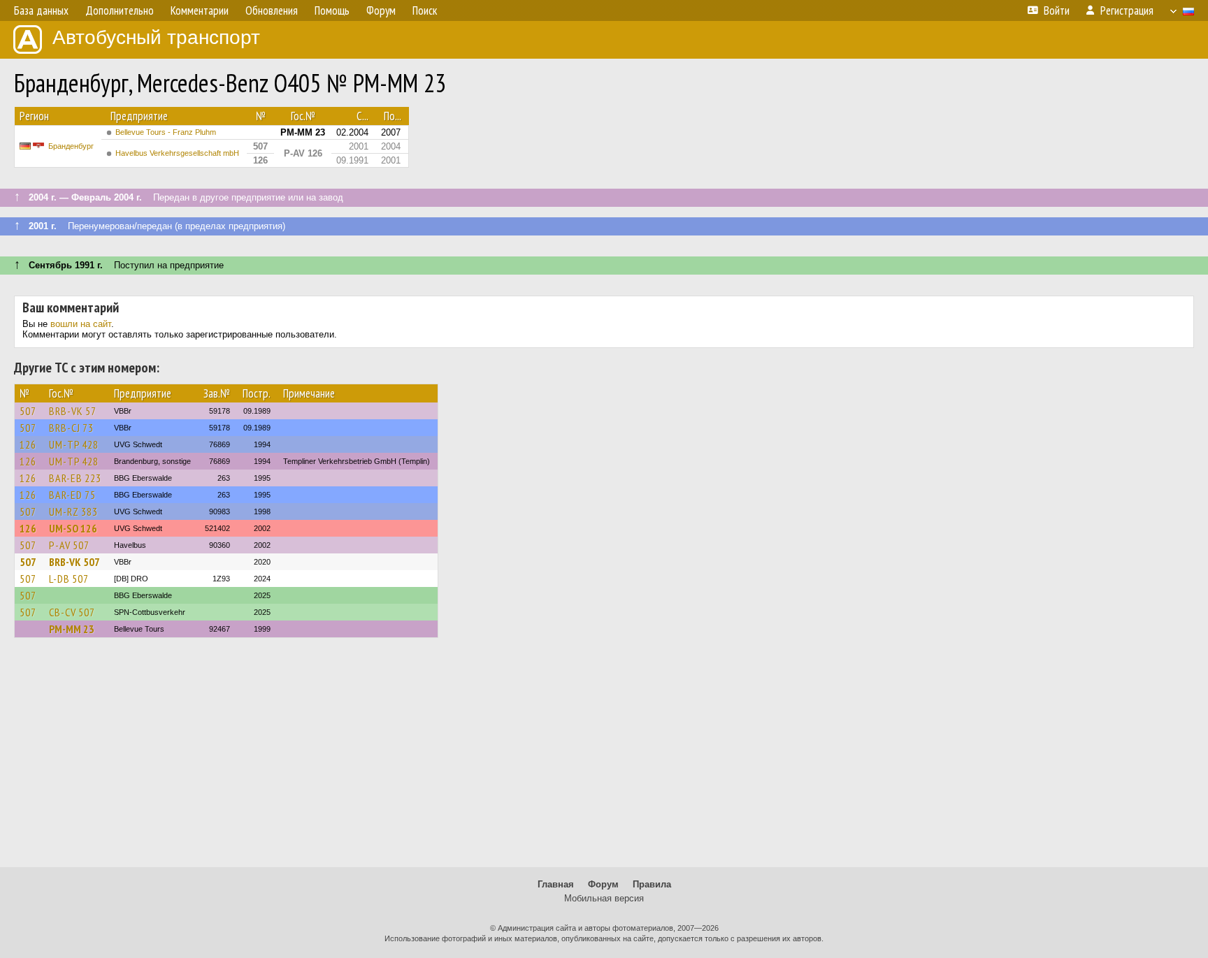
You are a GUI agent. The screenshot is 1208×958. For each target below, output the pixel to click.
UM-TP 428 (74, 444)
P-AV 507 (69, 545)
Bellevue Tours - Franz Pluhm (165, 132)
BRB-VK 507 (74, 562)
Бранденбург (71, 146)
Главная (556, 884)
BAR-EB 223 (75, 478)
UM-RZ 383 (73, 511)
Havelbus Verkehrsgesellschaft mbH (177, 153)
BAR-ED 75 (72, 495)
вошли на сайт (80, 324)
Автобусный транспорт (156, 37)
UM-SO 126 (73, 528)
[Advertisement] (604, 759)
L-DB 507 (69, 579)
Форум (603, 884)
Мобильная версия (604, 898)
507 (28, 411)
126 (28, 444)
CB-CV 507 (72, 612)
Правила (652, 884)
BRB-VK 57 (72, 411)
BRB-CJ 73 (71, 428)
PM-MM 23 (71, 629)
